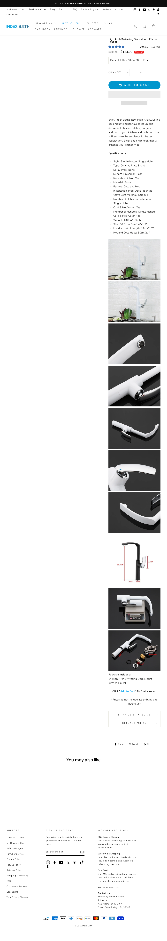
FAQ (75, 9)
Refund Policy (14, 864)
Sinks (108, 23)
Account (119, 9)
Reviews (106, 9)
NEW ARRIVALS (45, 23)
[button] (116, 47)
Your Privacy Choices (17, 897)
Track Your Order (37, 9)
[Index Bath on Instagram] (48, 862)
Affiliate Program (90, 9)
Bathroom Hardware (51, 29)
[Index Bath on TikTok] (82, 862)
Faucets (92, 23)
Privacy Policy (14, 859)
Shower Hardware (87, 29)
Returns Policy (134, 723)
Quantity (115, 72)
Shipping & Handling (134, 715)
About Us (64, 9)
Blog (52, 9)
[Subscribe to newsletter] (82, 852)
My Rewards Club (16, 9)
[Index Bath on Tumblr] (48, 866)
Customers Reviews (17, 886)
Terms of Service (15, 853)
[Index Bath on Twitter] (68, 862)
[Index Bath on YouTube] (61, 862)
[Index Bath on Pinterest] (75, 862)
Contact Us (12, 14)
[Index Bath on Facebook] (55, 862)
